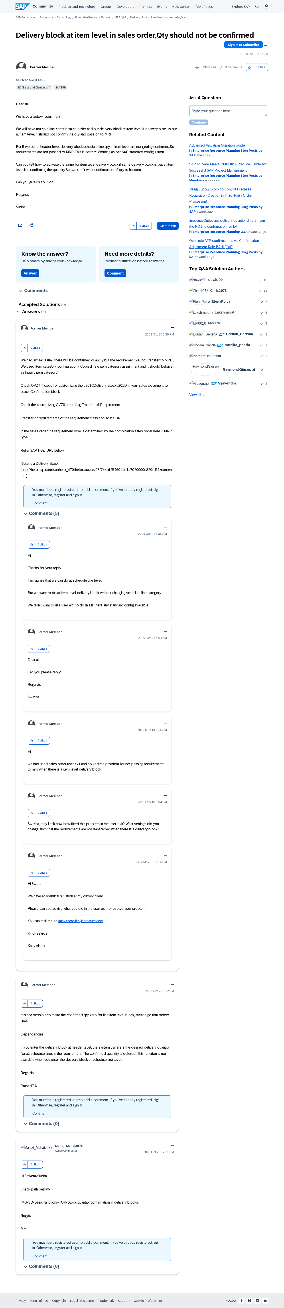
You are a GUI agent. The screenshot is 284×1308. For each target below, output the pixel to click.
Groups (106, 6)
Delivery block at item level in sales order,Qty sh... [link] (160, 17)
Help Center (181, 6)
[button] (249, 67)
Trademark (106, 1300)
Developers (125, 6)
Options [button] (265, 45)
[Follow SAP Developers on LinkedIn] (265, 1300)
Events (162, 6)
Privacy (21, 1300)
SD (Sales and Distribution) (34, 87)
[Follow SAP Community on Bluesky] (249, 1300)
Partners (146, 6)
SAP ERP (60, 87)
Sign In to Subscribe (243, 45)
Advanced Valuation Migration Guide (217, 145)
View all (195, 395)
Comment (168, 226)
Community (43, 6)
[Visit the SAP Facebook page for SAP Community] (241, 1300)
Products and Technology (77, 6)
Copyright (59, 1300)
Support (124, 1300)
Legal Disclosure (82, 1300)
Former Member (42, 67)
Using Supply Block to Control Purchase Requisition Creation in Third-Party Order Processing (220, 195)
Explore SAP (241, 6)
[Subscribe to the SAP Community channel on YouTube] (257, 1300)
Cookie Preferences (148, 1300)
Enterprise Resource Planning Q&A (220, 231)
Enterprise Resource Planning (93, 17)
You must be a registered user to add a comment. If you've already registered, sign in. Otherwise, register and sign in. (96, 492)
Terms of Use (39, 1300)
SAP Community (26, 17)
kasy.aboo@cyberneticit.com (80, 921)
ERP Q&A (120, 17)
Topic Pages (204, 6)
